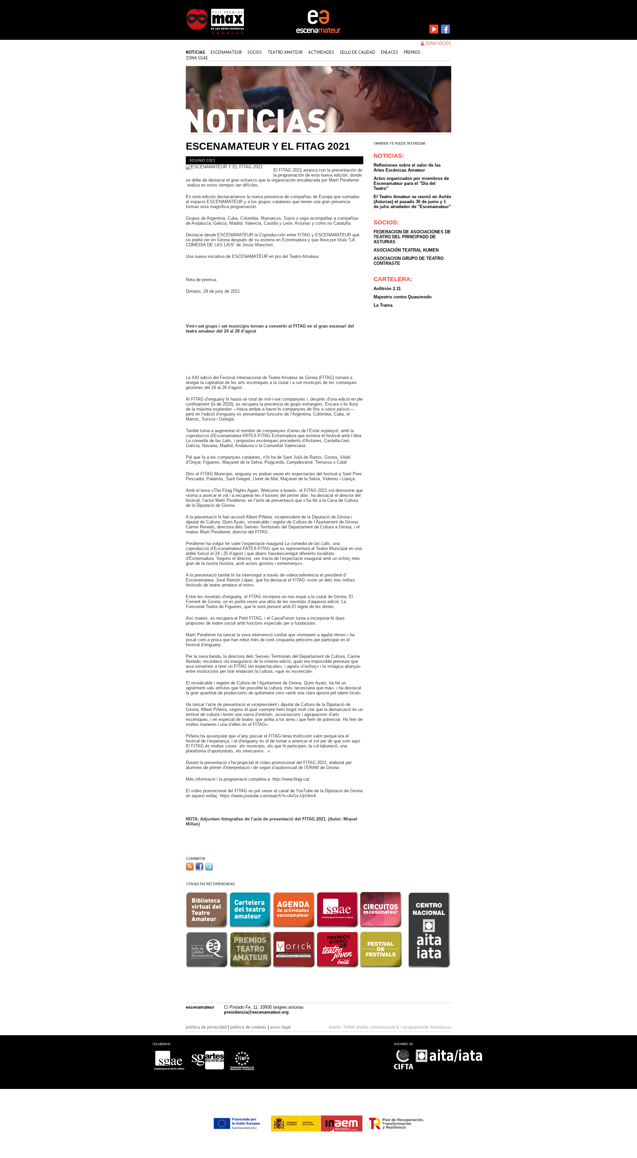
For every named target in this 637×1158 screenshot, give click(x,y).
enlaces (389, 52)
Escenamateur (226, 52)
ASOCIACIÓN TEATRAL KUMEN (406, 250)
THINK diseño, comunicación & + (372, 1027)
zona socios (438, 43)
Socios (255, 52)
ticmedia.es (441, 1027)
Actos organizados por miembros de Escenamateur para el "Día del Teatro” (411, 183)
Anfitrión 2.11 (387, 288)
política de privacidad (206, 1027)
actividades (321, 52)
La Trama (383, 305)
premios (412, 52)
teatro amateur (285, 52)
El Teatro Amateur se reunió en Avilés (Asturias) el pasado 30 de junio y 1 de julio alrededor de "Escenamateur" (412, 201)
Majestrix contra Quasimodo (403, 296)
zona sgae (197, 58)
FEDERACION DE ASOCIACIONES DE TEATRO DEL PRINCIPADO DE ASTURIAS (412, 236)
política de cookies (248, 1027)
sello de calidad (357, 52)
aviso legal (280, 1027)
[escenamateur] (318, 33)
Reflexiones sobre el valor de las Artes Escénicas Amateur (407, 168)
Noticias (195, 52)
